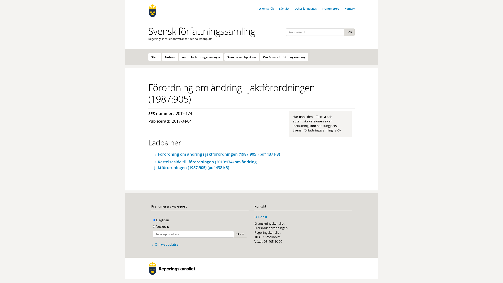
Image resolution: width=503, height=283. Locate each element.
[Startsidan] (172, 10)
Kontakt (350, 8)
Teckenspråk (265, 8)
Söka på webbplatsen (241, 57)
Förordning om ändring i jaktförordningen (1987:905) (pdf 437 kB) (219, 154)
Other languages (306, 8)
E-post (260, 217)
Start (154, 57)
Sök (349, 32)
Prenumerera (331, 8)
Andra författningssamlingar (201, 57)
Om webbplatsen (167, 244)
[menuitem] (155, 57)
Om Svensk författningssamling (284, 57)
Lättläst (284, 8)
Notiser (170, 57)
